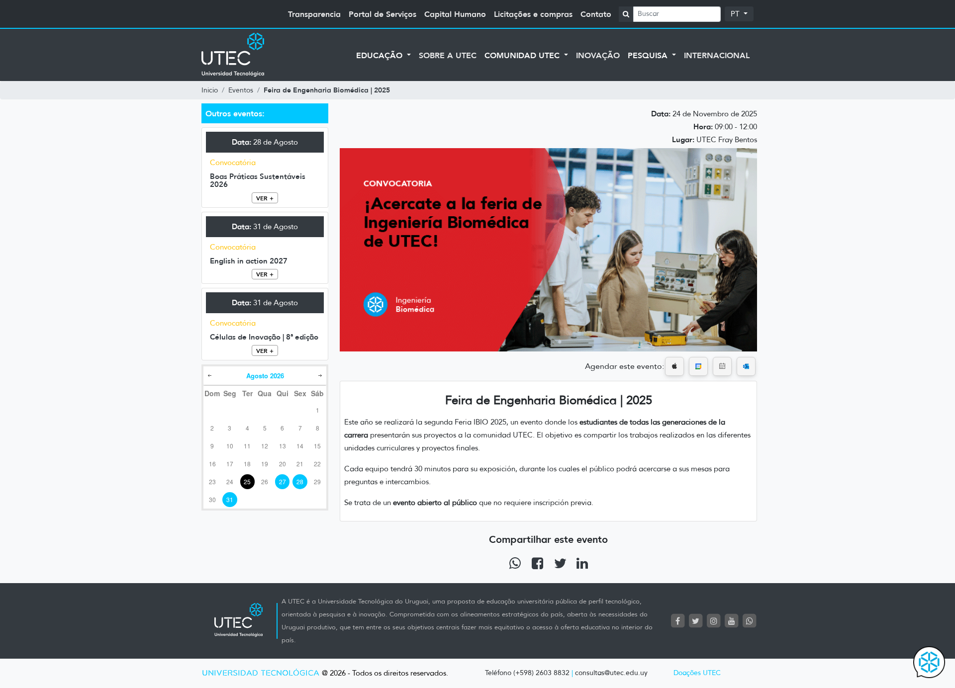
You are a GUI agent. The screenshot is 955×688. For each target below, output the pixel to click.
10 (229, 445)
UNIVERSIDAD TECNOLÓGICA (260, 673)
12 (264, 445)
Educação (380, 55)
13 (282, 445)
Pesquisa (649, 55)
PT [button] (736, 13)
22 (317, 463)
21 (299, 463)
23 (212, 481)
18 (247, 463)
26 (264, 481)
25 (247, 481)
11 (247, 445)
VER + (265, 198)
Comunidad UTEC (523, 55)
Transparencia (314, 14)
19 (264, 463)
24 (229, 481)
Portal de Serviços (382, 14)
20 (282, 463)
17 (229, 463)
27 (282, 481)
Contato (595, 14)
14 (299, 445)
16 (212, 463)
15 (317, 445)
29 (317, 481)
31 (229, 499)
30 (212, 499)
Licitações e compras (533, 14)
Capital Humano (455, 14)
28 (299, 481)
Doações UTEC (697, 673)
